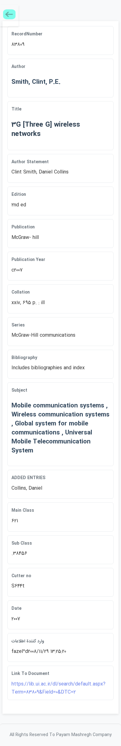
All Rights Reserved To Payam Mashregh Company (61, 734)
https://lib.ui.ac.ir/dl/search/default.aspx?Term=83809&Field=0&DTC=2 (58, 688)
